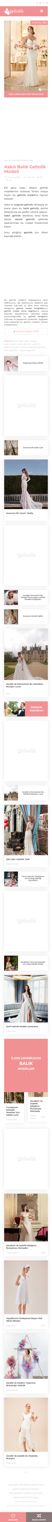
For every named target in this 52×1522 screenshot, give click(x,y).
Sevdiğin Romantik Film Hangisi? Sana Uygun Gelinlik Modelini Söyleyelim (33, 597)
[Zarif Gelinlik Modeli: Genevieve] (26, 1003)
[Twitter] (40, 3)
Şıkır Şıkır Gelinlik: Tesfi (18, 859)
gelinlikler (38, 1493)
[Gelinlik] (14, 11)
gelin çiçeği (30, 341)
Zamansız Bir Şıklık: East (33, 448)
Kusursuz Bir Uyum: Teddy (19, 513)
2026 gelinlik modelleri (20, 1493)
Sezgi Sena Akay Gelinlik (33, 363)
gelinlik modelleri (30, 1489)
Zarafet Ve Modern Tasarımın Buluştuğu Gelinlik (21, 1384)
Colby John (11, 1031)
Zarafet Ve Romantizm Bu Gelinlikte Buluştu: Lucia (33, 793)
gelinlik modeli (11, 347)
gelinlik (36, 344)
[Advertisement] (26, 130)
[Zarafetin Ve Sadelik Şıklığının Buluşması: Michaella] (26, 1224)
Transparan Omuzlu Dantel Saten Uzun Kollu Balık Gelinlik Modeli (43, 1097)
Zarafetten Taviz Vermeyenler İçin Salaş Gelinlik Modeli (33, 963)
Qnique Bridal (12, 1390)
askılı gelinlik (24, 344)
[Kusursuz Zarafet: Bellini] (11, 621)
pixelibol (33, 1501)
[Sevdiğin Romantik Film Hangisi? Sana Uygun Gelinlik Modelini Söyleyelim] (11, 598)
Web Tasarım (21, 1501)
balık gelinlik (10, 350)
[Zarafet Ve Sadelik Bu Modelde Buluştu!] (26, 1431)
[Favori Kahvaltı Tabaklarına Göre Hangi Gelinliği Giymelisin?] (11, 881)
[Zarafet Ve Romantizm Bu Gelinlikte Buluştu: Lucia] (26, 662)
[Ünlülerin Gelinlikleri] (13, 708)
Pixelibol (30, 1506)
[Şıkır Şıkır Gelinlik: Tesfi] (26, 835)
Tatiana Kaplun (12, 864)
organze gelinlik (27, 350)
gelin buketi (10, 344)
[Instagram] (44, 3)
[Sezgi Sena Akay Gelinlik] (11, 366)
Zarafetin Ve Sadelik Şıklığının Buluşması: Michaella (18, 1106)
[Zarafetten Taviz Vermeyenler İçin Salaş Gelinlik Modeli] (11, 966)
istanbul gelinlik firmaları (26, 1497)
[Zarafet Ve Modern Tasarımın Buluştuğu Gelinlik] (26, 1362)
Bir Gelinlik (29, 177)
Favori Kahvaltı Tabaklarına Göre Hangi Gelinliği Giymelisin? (33, 878)
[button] (26, 1074)
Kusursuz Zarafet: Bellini (33, 616)
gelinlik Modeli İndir (27, 331)
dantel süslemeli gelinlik (33, 347)
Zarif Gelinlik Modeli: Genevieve (22, 1026)
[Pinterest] (47, 3)
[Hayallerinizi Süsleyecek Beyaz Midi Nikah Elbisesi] (26, 1293)
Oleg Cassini (11, 1326)
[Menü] (41, 11)
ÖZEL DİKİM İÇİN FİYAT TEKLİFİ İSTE (26, 94)
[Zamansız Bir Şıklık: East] (11, 450)
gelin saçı (18, 341)
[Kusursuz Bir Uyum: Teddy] (26, 489)
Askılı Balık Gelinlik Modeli (25, 169)
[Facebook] (37, 3)
